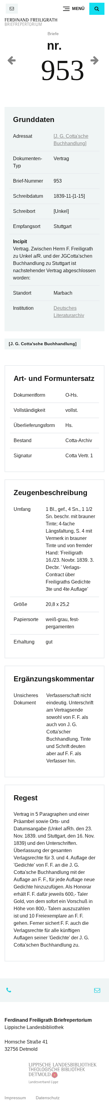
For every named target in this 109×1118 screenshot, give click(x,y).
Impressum (15, 1098)
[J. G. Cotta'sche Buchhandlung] (43, 344)
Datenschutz (48, 1098)
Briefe (53, 33)
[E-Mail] (12, 9)
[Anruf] (10, 990)
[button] (96, 9)
